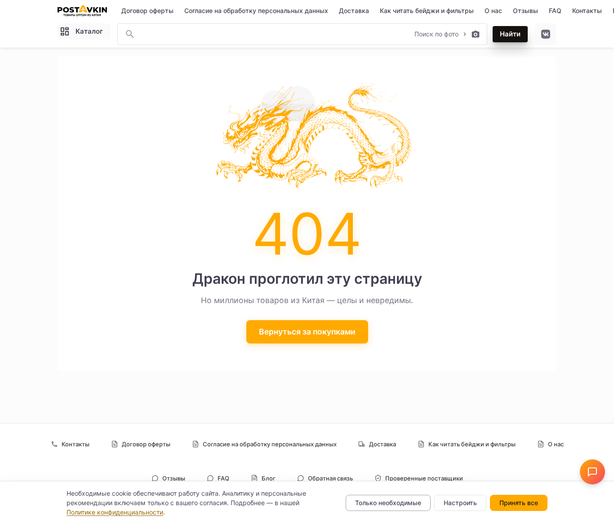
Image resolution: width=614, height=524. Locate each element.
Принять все (518, 502)
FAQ (555, 10)
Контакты (587, 10)
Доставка (354, 10)
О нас (493, 10)
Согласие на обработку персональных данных (256, 10)
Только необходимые (388, 502)
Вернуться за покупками (307, 331)
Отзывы (525, 10)
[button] (592, 471)
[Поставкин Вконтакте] (545, 34)
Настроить (460, 502)
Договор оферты (147, 10)
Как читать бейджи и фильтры (427, 10)
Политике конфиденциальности (115, 512)
